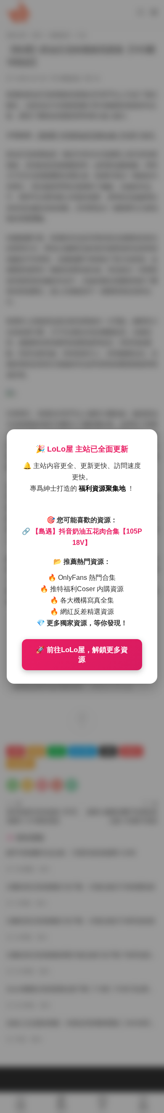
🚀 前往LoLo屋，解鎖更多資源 (82, 655)
